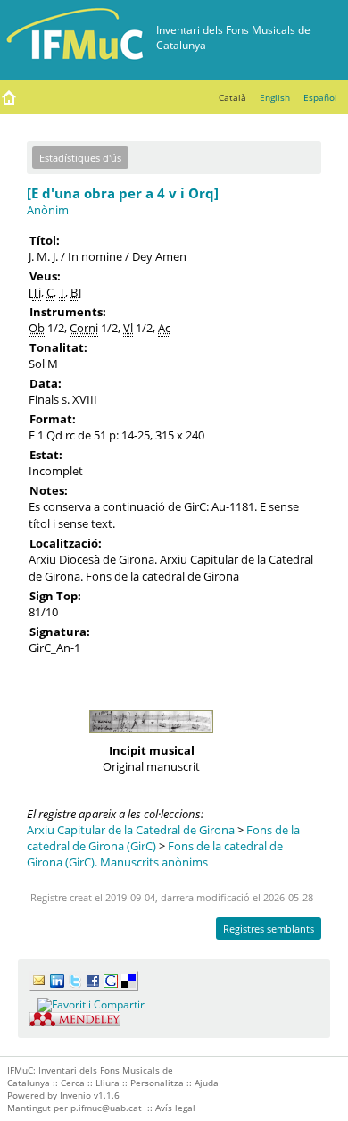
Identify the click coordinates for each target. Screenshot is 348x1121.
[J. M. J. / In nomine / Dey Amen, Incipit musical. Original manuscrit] (151, 738)
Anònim (48, 210)
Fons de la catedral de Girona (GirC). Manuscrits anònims (155, 854)
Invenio (75, 1095)
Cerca (73, 1082)
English (275, 97)
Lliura (107, 1082)
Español (320, 97)
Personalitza (157, 1082)
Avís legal (175, 1107)
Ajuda (207, 1082)
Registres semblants (268, 928)
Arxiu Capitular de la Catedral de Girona (131, 830)
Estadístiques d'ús (80, 157)
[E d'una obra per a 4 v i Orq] (123, 193)
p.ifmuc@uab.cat (106, 1107)
